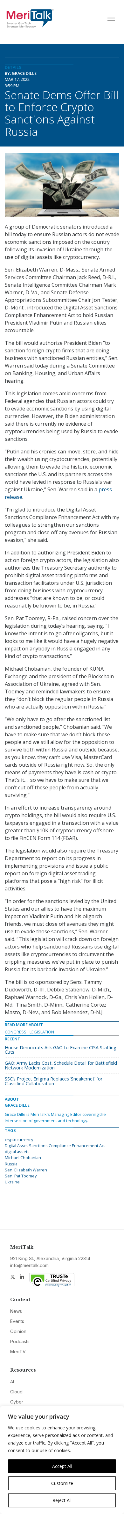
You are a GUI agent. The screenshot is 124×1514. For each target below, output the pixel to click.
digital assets (17, 1151)
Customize (62, 1483)
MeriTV (18, 1351)
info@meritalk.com (29, 1265)
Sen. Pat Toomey (21, 1176)
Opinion (18, 1331)
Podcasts (20, 1341)
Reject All (62, 1500)
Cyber (16, 1401)
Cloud (16, 1391)
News (16, 1311)
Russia (11, 1164)
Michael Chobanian (23, 1157)
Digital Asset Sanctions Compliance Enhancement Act (55, 1145)
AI (12, 1381)
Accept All (62, 1466)
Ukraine (12, 1182)
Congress (15, 1032)
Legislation (42, 1032)
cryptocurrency (19, 1139)
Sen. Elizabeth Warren (26, 1170)
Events (17, 1321)
